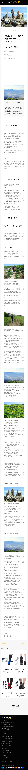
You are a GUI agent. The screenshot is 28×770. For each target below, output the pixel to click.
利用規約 (3, 755)
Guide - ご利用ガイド (6, 743)
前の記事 (4, 643)
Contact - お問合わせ (6, 753)
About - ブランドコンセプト (7, 736)
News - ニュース (5, 750)
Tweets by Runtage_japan (6, 761)
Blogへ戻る (15, 705)
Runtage (5, 765)
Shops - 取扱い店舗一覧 (6, 739)
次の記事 (24, 643)
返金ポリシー (4, 757)
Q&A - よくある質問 (6, 746)
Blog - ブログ (4, 748)
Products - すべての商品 (6, 741)
